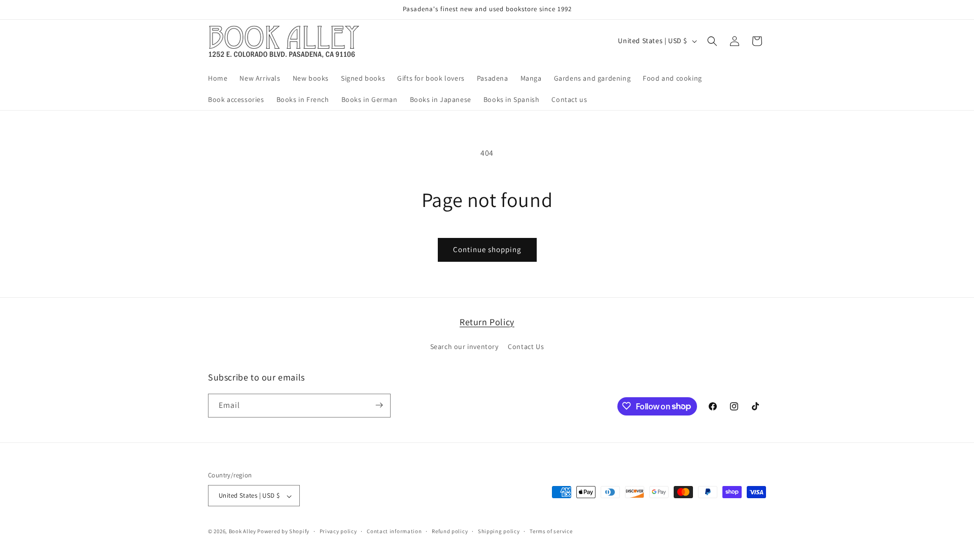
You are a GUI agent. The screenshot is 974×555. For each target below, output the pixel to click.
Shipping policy (499, 531)
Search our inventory (464, 347)
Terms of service (551, 531)
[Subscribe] (379, 405)
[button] (712, 41)
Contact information (394, 531)
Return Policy (487, 322)
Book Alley (242, 531)
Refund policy (450, 531)
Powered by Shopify (283, 531)
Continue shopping (487, 249)
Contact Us (526, 347)
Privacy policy (338, 531)
